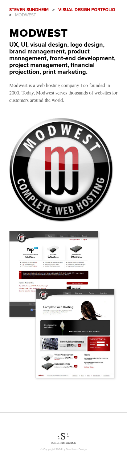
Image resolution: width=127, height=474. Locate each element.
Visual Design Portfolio (86, 9)
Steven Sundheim (29, 9)
